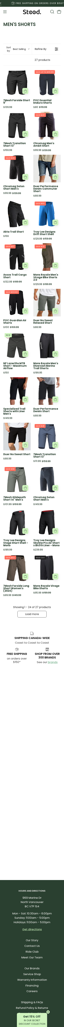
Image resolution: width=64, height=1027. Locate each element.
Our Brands (32, 968)
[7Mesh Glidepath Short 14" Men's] (17, 479)
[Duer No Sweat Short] (17, 436)
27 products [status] (42, 60)
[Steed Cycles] (32, 11)
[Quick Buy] (25, 91)
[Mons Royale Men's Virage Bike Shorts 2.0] (47, 257)
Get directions (32, 929)
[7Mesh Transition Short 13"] (17, 125)
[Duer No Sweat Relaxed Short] (47, 302)
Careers (32, 991)
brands (53, 662)
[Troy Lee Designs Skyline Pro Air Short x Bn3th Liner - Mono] (47, 522)
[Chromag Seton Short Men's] (17, 168)
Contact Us (32, 946)
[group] (32, 3)
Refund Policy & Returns (32, 1008)
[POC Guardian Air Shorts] (17, 302)
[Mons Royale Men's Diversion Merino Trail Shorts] (47, 345)
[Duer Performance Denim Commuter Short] (47, 168)
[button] (52, 11)
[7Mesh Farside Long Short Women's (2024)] (17, 568)
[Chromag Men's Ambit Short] (47, 125)
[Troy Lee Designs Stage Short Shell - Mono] (17, 522)
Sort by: (16, 49)
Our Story (32, 940)
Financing (32, 985)
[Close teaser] (48, 1012)
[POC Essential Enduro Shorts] (47, 82)
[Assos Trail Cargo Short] (17, 257)
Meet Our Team (32, 957)
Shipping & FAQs (32, 1002)
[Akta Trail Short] (17, 214)
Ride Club (32, 952)
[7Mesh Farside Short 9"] (17, 82)
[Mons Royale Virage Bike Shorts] (47, 568)
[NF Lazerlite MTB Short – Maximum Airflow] (17, 345)
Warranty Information (32, 980)
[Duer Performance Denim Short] (47, 391)
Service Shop (32, 974)
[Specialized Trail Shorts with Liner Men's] (17, 391)
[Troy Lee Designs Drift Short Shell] (47, 214)
